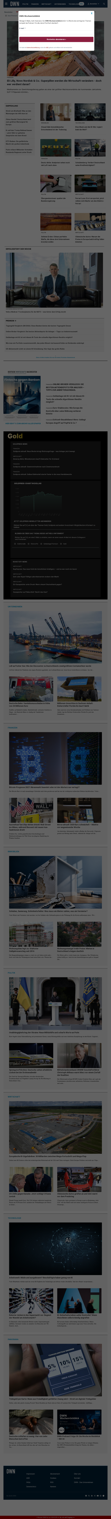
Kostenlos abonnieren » (56, 39)
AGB (47, 47)
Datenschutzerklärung (33, 47)
